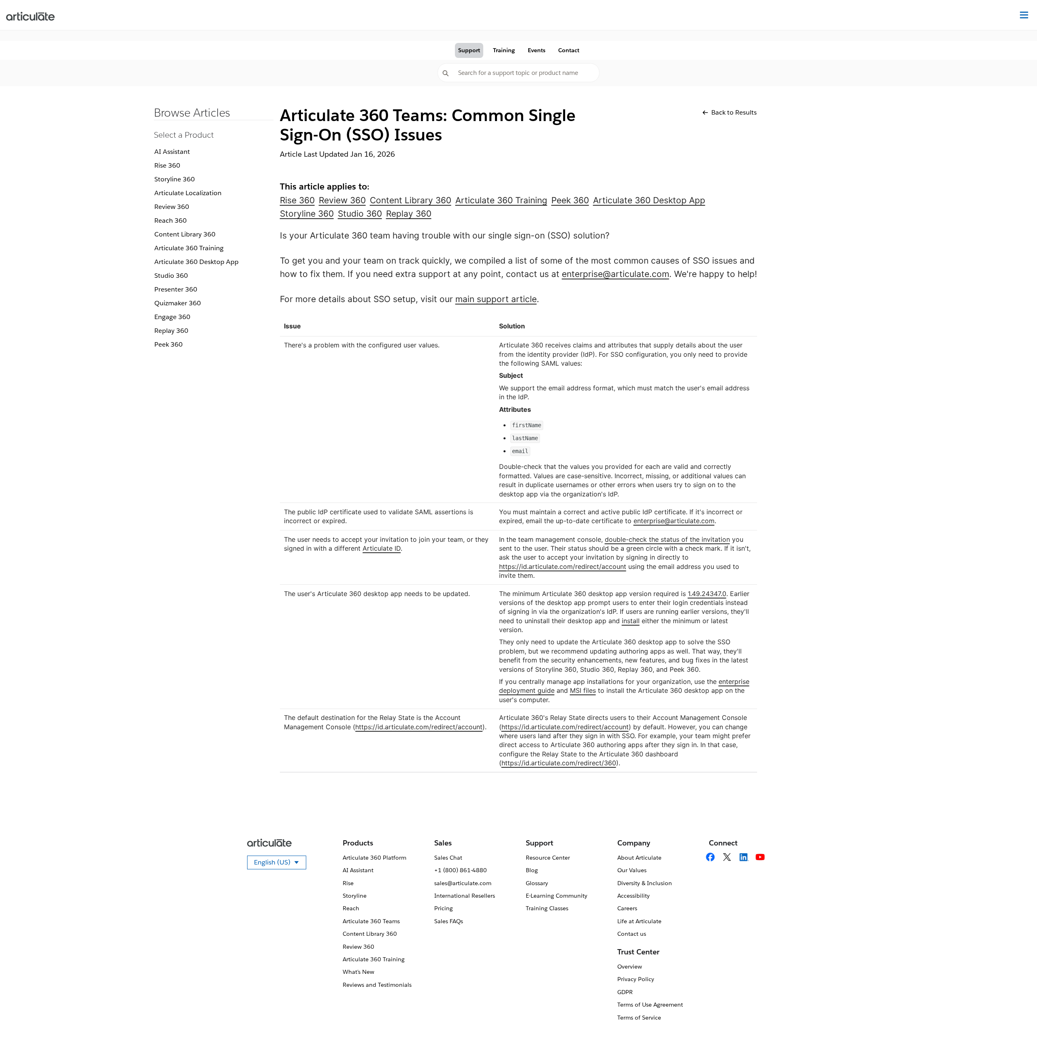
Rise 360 (167, 165)
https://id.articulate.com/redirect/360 (558, 763)
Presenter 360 (175, 289)
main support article (496, 299)
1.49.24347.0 (707, 594)
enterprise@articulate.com (615, 274)
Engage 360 (172, 317)
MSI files (583, 690)
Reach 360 (170, 220)
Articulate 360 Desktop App (196, 262)
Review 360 (171, 206)
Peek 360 (168, 344)
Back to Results (734, 112)
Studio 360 (171, 275)
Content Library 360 (185, 234)
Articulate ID (382, 548)
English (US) (280, 863)
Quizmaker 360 (177, 303)
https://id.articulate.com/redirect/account (562, 566)
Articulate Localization (188, 193)
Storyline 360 (174, 179)
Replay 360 (171, 330)
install (631, 621)
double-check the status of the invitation (667, 539)
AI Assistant (172, 151)
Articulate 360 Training (189, 248)
